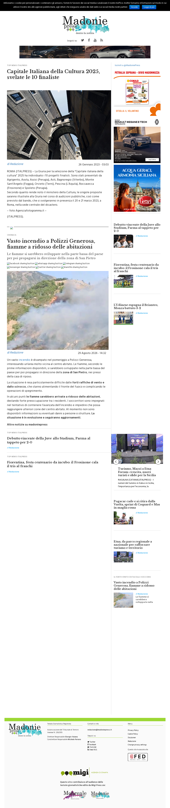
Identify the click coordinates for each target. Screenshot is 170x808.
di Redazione (15, 164)
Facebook (92, 745)
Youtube (92, 747)
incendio (24, 360)
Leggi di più (149, 7)
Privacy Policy (133, 730)
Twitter (92, 742)
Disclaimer (132, 738)
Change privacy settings (137, 745)
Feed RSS (93, 750)
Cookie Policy (133, 734)
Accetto (134, 7)
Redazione (132, 741)
